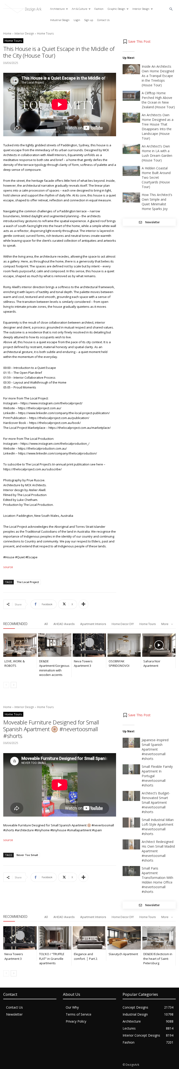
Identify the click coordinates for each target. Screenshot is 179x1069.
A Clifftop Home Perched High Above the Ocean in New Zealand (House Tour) (158, 100)
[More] (83, 604)
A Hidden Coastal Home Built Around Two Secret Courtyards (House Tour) (156, 177)
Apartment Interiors (93, 624)
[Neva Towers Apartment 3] (89, 645)
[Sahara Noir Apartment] (159, 645)
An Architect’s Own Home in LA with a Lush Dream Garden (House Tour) (157, 153)
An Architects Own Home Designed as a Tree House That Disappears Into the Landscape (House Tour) (157, 126)
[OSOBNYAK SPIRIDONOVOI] (124, 645)
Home (7, 33)
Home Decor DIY (123, 624)
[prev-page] (6, 685)
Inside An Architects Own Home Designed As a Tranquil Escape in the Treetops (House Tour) (158, 75)
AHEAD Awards (64, 624)
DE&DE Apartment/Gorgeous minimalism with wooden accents (54, 668)
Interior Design (24, 33)
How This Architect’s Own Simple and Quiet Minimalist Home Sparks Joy (157, 201)
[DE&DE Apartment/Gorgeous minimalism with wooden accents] (54, 645)
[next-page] (14, 685)
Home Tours (45, 33)
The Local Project (28, 582)
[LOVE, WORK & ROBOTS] (20, 645)
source (8, 567)
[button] (171, 9)
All (46, 624)
